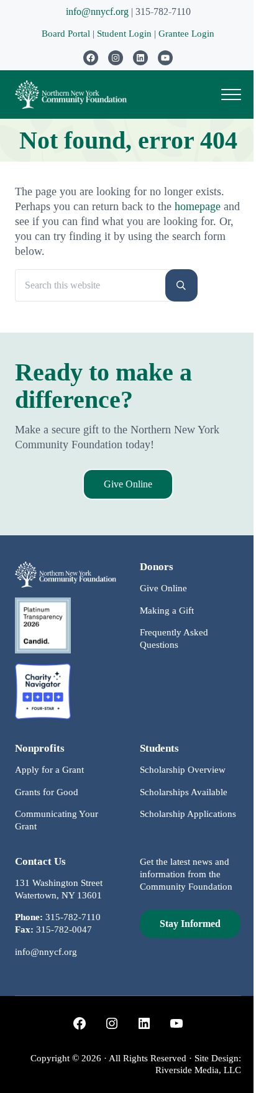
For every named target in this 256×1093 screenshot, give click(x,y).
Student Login (125, 34)
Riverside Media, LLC (198, 1070)
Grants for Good (46, 792)
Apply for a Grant (49, 770)
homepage (198, 206)
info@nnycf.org (97, 11)
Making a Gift (167, 611)
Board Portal (66, 34)
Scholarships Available (183, 792)
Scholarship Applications (188, 814)
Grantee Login (186, 34)
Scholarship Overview (183, 770)
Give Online (128, 484)
